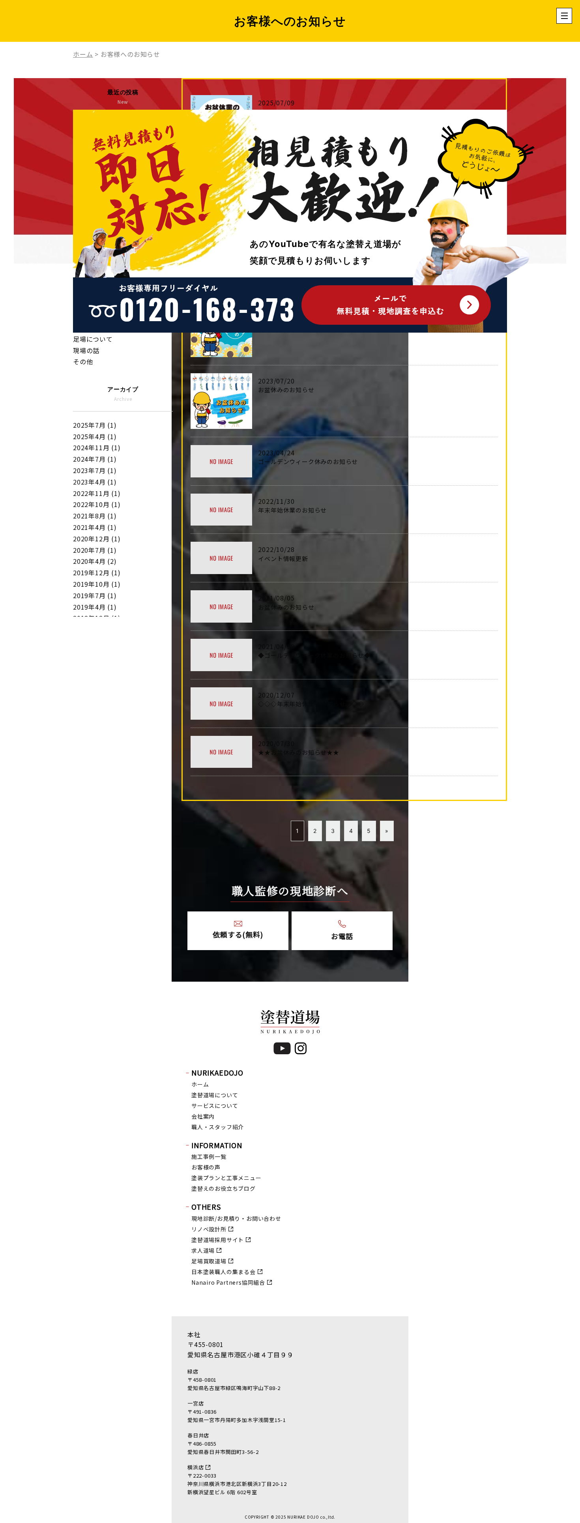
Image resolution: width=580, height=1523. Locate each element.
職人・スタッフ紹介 (217, 1127)
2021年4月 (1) (95, 527)
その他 (83, 361)
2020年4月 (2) (95, 561)
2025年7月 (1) (95, 425)
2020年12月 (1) (97, 538)
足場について (93, 339)
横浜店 (195, 1467)
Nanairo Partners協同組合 (228, 1282)
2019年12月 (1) (97, 572)
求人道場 (203, 1250)
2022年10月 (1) (97, 504)
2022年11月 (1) (97, 493)
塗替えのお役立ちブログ (223, 1188)
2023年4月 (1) (95, 481)
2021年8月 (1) (95, 515)
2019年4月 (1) (95, 607)
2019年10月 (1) (97, 584)
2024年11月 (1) (97, 447)
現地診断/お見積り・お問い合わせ (236, 1218)
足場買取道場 (208, 1261)
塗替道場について (214, 1095)
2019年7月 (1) (95, 595)
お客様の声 (206, 1167)
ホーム (200, 1084)
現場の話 (86, 350)
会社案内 (203, 1116)
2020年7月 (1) (95, 550)
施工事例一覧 (208, 1156)
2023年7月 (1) (95, 470)
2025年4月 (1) (95, 436)
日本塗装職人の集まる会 (223, 1272)
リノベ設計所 (208, 1229)
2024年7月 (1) (95, 459)
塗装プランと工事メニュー (226, 1178)
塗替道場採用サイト (217, 1240)
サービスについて (214, 1106)
